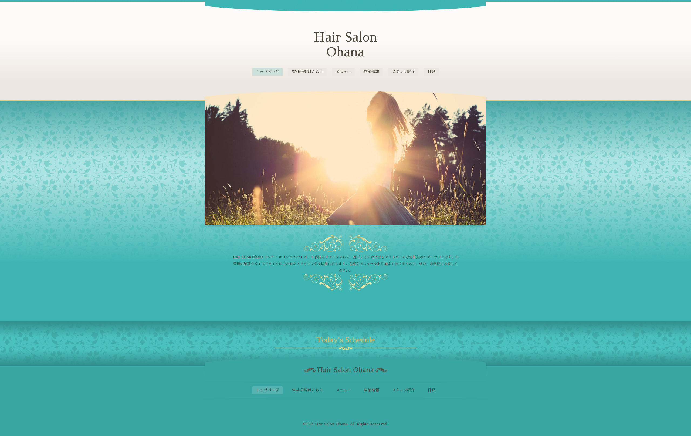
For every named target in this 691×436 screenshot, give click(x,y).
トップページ (267, 72)
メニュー (343, 72)
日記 (431, 72)
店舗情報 (371, 72)
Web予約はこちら (307, 72)
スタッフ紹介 (403, 72)
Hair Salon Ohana (331, 424)
